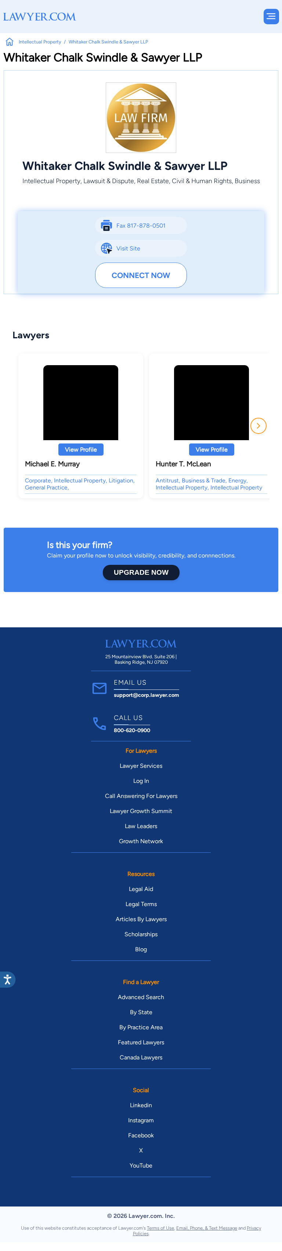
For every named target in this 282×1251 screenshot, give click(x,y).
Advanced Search (141, 997)
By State (141, 1012)
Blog (141, 949)
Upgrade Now (141, 572)
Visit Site (128, 248)
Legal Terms (141, 904)
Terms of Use (160, 1228)
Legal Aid (141, 888)
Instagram (141, 1120)
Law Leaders (141, 826)
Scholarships (141, 934)
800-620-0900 (132, 730)
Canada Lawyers (141, 1057)
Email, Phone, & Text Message (206, 1228)
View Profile (81, 449)
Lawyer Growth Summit (141, 811)
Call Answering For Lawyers (141, 795)
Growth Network (141, 841)
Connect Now (141, 275)
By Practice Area (141, 1027)
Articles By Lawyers (141, 919)
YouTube (141, 1165)
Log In (141, 780)
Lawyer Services (141, 765)
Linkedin (141, 1105)
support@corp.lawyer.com (146, 695)
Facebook (141, 1135)
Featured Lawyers (141, 1042)
